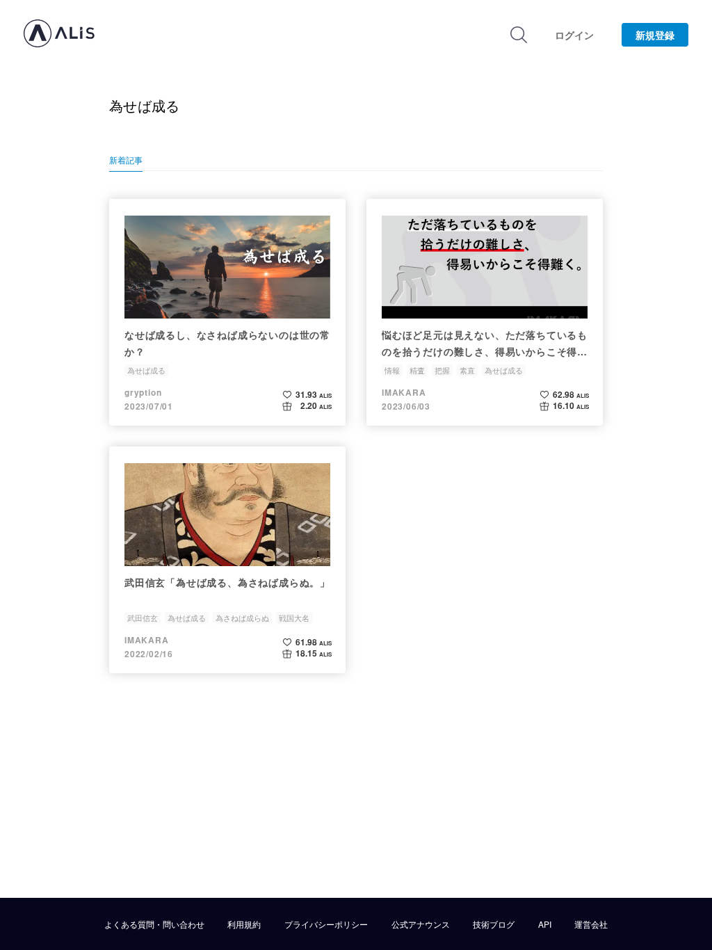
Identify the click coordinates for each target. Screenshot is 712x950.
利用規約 (244, 924)
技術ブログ (494, 924)
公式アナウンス (420, 924)
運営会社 (591, 924)
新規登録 (655, 35)
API (544, 924)
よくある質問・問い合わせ (154, 924)
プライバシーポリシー (326, 924)
